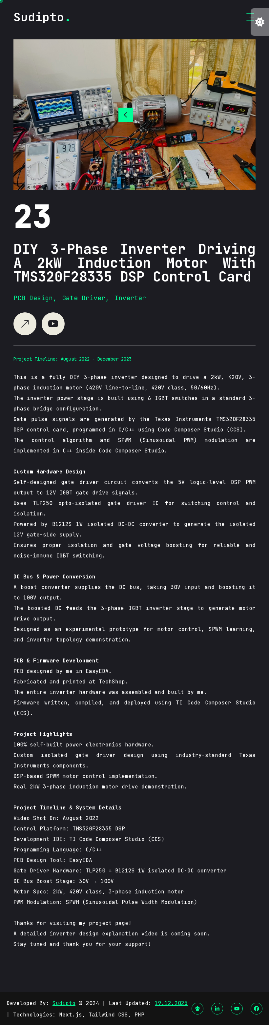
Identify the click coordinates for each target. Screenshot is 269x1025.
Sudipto (63, 1003)
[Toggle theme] (260, 22)
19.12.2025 (171, 1003)
